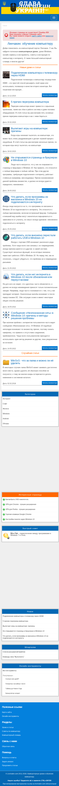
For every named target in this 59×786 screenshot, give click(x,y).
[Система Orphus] (29, 782)
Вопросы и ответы (9, 758)
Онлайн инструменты (10, 716)
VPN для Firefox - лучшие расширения (20, 509)
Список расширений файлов (14, 652)
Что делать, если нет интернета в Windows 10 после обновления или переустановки (31, 277)
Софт (5, 404)
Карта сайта (7, 712)
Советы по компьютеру (11, 731)
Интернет (6, 399)
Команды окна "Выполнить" (13, 657)
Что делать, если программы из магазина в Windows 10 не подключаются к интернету (29, 199)
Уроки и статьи (8, 727)
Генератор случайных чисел (15, 684)
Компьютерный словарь (11, 735)
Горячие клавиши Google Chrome (18, 514)
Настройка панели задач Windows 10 (20, 519)
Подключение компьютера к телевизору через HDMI (34, 74)
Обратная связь (8, 746)
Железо (6, 409)
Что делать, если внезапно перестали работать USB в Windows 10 (33, 236)
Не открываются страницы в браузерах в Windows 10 (34, 159)
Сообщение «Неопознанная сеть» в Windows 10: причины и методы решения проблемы (32, 315)
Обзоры (6, 424)
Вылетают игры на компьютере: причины (29, 129)
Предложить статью (10, 765)
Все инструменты (9, 671)
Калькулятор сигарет (12, 693)
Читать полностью (50, 95)
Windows (6, 414)
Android (6, 419)
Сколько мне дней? (12, 679)
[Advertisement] (29, 459)
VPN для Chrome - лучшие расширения (20, 504)
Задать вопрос (7, 762)
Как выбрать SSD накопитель (16, 499)
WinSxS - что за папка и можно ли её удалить (32, 362)
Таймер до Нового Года (13, 688)
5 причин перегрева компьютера (30, 101)
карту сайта (37, 36)
